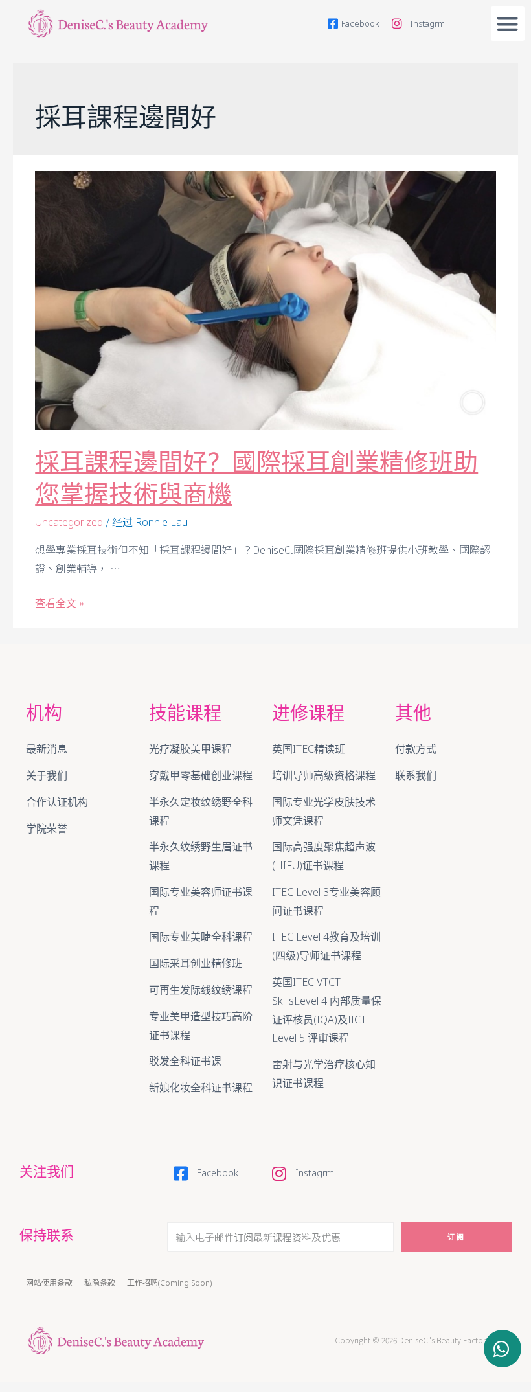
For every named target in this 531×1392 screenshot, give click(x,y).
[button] (508, 23)
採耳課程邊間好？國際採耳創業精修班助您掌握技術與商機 (256, 477)
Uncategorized (69, 522)
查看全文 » (59, 603)
